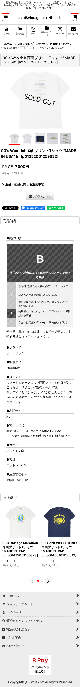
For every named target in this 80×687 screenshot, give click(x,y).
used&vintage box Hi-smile (40, 18)
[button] (5, 17)
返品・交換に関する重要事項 (24, 184)
